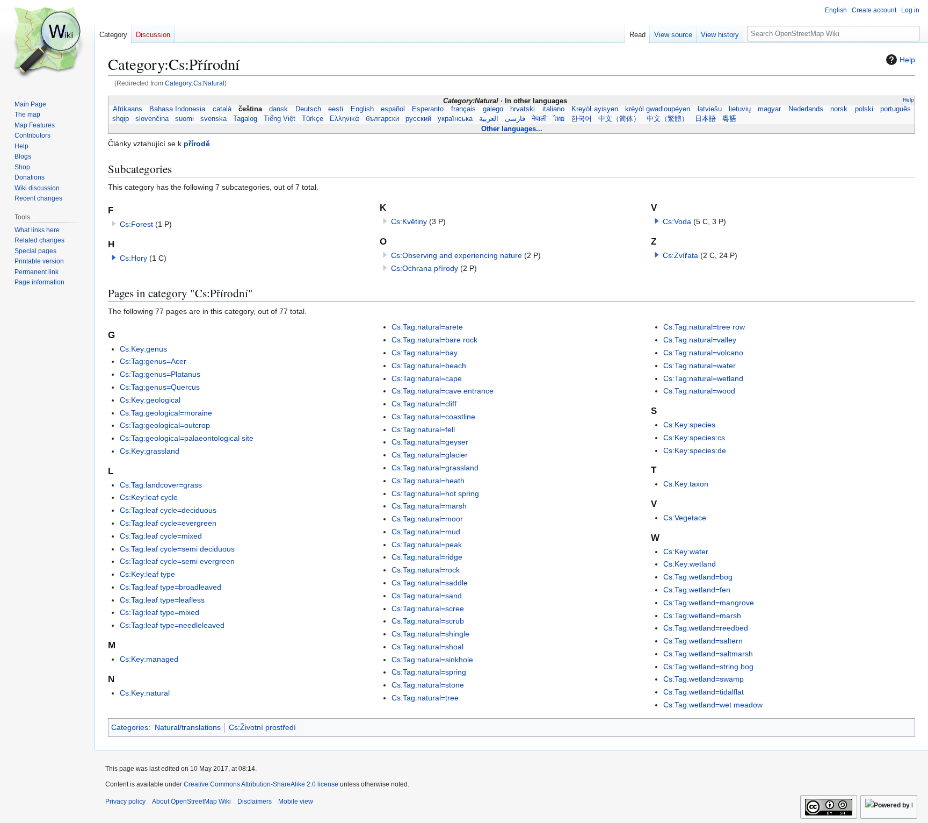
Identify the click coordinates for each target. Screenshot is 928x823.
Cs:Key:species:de (694, 450)
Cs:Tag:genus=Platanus (160, 374)
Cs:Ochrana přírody (424, 268)
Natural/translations (188, 727)
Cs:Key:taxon (685, 484)
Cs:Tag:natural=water (699, 365)
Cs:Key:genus (143, 349)
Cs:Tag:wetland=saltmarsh (708, 653)
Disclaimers (254, 801)
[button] (114, 257)
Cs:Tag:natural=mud (426, 531)
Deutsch (308, 109)
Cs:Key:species (689, 424)
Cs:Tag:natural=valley (699, 339)
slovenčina (152, 119)
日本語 (705, 119)
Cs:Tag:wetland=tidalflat (703, 692)
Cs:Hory (133, 258)
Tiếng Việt (280, 119)
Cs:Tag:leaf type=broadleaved (170, 587)
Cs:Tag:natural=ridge (427, 557)
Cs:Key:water (685, 551)
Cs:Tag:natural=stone (428, 685)
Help (907, 59)
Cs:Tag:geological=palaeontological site (186, 438)
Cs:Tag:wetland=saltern (703, 640)
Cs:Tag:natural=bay (425, 352)
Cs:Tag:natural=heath (428, 480)
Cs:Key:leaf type (147, 574)
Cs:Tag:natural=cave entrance (443, 391)
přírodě (197, 143)
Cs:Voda (677, 221)
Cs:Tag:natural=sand (427, 595)
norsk (839, 109)
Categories (129, 727)
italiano (553, 109)
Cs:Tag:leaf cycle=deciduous (168, 510)
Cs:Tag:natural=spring (429, 672)
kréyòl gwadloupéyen (657, 109)
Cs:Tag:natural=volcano (703, 352)
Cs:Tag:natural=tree (425, 697)
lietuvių (740, 109)
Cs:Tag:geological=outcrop (165, 425)
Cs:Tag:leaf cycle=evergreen (168, 523)
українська (455, 119)
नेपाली (539, 119)
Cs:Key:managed (149, 659)
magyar (770, 109)
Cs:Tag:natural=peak (427, 544)
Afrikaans (127, 109)
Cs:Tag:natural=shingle (430, 633)
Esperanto (428, 109)
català (222, 109)
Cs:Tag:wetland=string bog (708, 666)
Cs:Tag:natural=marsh (429, 506)
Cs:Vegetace (684, 517)
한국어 (581, 119)
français (463, 109)
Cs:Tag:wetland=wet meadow (713, 704)
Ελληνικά (344, 119)
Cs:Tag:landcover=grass (161, 485)
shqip (120, 119)
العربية (489, 119)
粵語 (729, 119)
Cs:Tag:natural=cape (427, 378)
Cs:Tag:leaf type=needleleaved (172, 625)
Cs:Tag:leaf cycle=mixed (161, 536)
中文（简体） (619, 119)
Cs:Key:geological (150, 400)
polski (863, 109)
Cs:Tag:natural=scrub (428, 621)
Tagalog (245, 119)
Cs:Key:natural (145, 693)
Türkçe (312, 119)
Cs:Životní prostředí (262, 727)
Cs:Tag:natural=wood (699, 391)
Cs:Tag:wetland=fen (696, 589)
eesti (336, 109)
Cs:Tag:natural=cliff (424, 403)
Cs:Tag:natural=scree (428, 608)
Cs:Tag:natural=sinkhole (432, 659)
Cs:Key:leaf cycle (149, 497)
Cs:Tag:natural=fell (423, 429)
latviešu (709, 109)
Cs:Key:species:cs (694, 437)
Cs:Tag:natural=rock (426, 570)
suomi (184, 119)
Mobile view (295, 801)
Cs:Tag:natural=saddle (430, 582)
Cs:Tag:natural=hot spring (435, 493)
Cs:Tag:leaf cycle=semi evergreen (177, 561)
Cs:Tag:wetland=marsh (702, 615)
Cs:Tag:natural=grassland (435, 467)
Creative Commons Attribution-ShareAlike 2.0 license (261, 784)
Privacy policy (125, 801)
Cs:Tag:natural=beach (429, 365)
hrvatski (523, 109)
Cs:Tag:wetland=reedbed (705, 628)
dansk (279, 109)
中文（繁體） (667, 119)
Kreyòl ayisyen (594, 109)
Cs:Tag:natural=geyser (430, 442)
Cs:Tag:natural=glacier (430, 454)
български (382, 119)
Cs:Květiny (409, 221)
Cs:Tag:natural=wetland (703, 378)
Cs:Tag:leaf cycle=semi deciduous (177, 549)
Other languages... (511, 129)
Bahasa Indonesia (177, 109)
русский (418, 119)
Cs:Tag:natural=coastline (433, 416)
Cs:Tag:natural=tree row (704, 327)
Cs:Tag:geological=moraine (166, 413)
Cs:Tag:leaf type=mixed (159, 612)
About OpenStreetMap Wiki (191, 801)
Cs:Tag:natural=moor (427, 518)
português (895, 109)
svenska (213, 119)
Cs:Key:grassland (149, 451)
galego (493, 109)
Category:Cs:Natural (194, 83)
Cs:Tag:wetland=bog (698, 576)
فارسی (515, 119)
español (392, 109)
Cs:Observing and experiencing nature (456, 255)
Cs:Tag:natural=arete (427, 327)
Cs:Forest (136, 224)
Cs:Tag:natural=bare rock (434, 339)
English (362, 109)
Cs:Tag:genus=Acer (153, 361)
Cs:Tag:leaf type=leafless (162, 600)
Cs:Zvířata (680, 255)
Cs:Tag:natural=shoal (427, 646)
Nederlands (805, 109)
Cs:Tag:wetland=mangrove (708, 602)
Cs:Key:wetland (689, 564)
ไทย (559, 119)
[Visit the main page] (47, 43)
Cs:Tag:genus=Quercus (160, 387)
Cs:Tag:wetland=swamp (703, 679)
